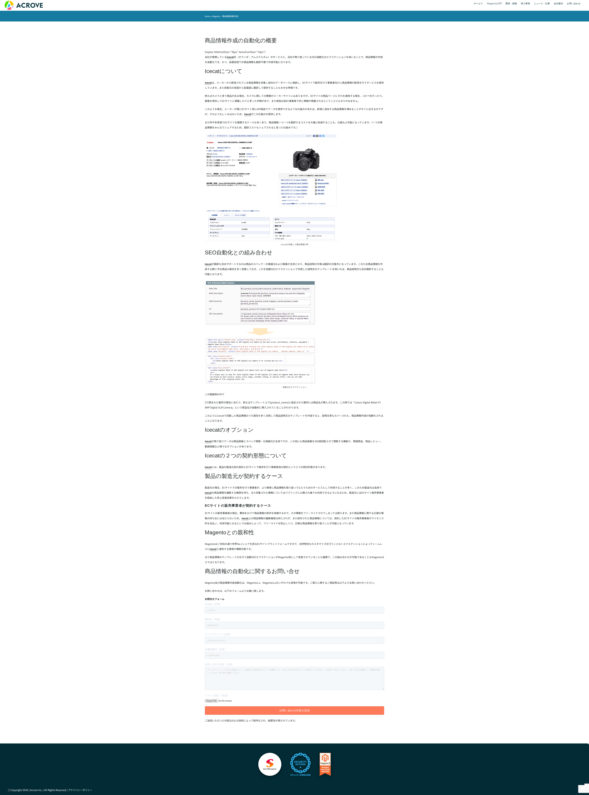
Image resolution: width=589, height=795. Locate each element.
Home (207, 16)
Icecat (230, 57)
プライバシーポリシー (80, 790)
